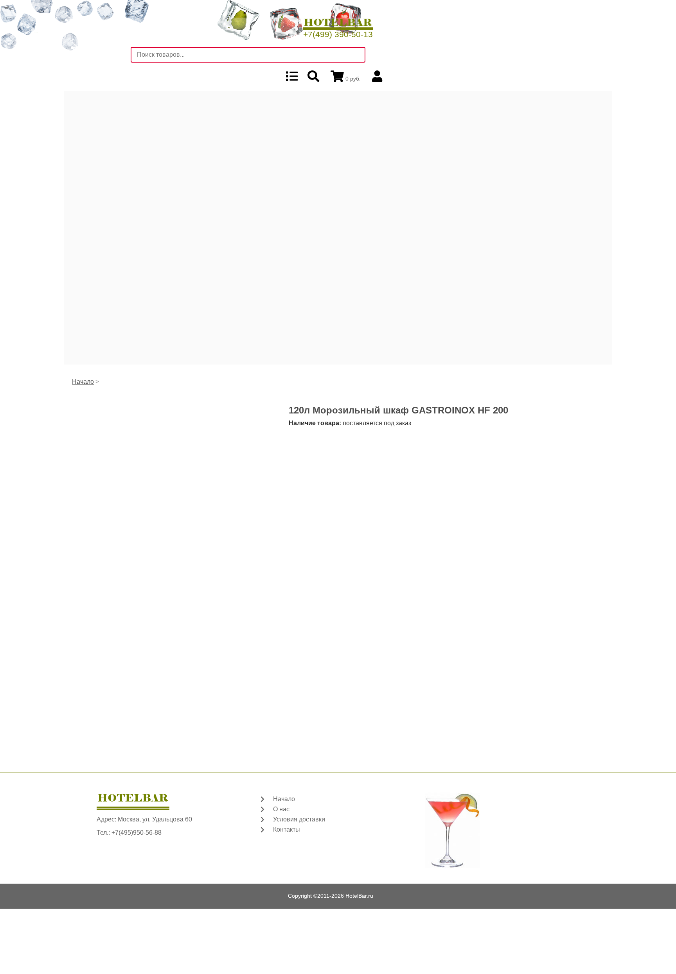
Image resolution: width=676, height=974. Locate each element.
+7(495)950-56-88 (136, 832)
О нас (281, 809)
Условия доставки (299, 819)
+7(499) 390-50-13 (338, 34)
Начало (83, 381)
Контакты (286, 829)
